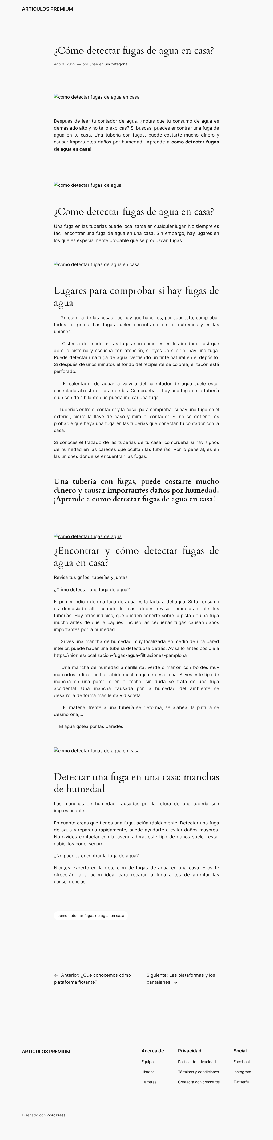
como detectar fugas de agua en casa (91, 915)
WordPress (56, 1115)
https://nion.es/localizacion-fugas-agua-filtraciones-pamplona (120, 655)
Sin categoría (116, 64)
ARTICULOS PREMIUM (47, 9)
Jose (94, 64)
